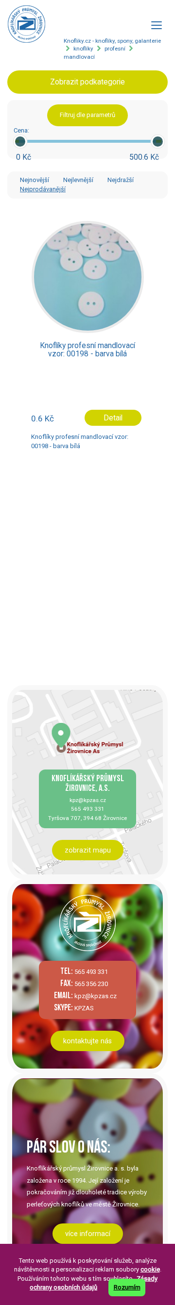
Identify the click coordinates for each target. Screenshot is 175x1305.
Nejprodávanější (43, 189)
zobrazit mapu (88, 850)
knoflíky (83, 48)
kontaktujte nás (87, 1041)
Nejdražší (120, 180)
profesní (115, 48)
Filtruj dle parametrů (87, 114)
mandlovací (79, 56)
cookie (150, 1269)
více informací (87, 1234)
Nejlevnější (78, 180)
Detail (113, 418)
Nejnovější (34, 180)
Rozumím (127, 1287)
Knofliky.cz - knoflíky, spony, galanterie (112, 40)
